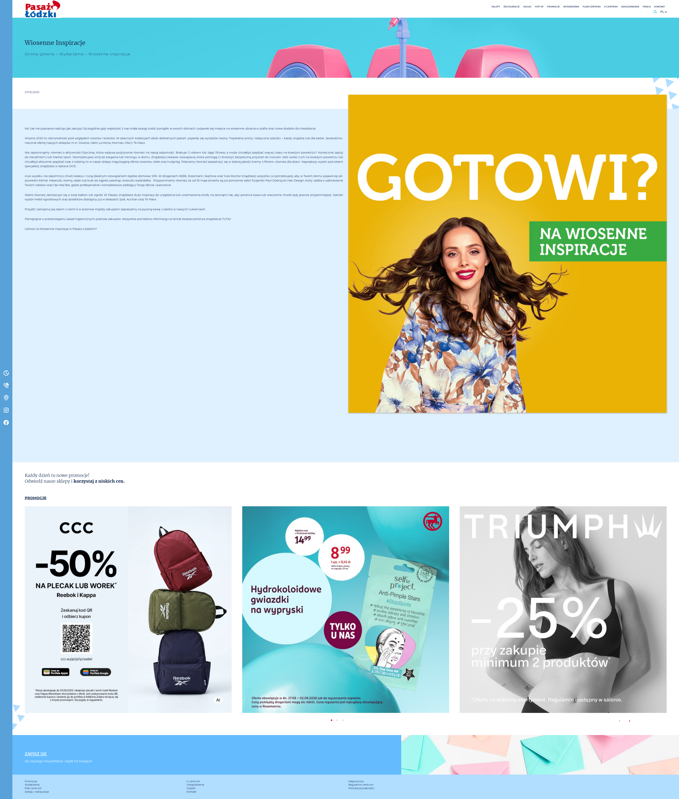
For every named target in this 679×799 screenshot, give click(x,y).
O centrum (610, 7)
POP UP (539, 7)
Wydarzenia (571, 7)
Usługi (527, 7)
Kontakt (659, 7)
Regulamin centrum (360, 785)
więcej (128, 624)
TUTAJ (226, 219)
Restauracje (512, 7)
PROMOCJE (35, 498)
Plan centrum (591, 7)
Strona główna (40, 54)
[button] (331, 720)
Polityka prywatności (361, 788)
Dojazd (191, 788)
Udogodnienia (630, 7)
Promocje (553, 7)
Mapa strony (356, 781)
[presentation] (619, 720)
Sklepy (495, 7)
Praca (647, 7)
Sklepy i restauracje (37, 792)
